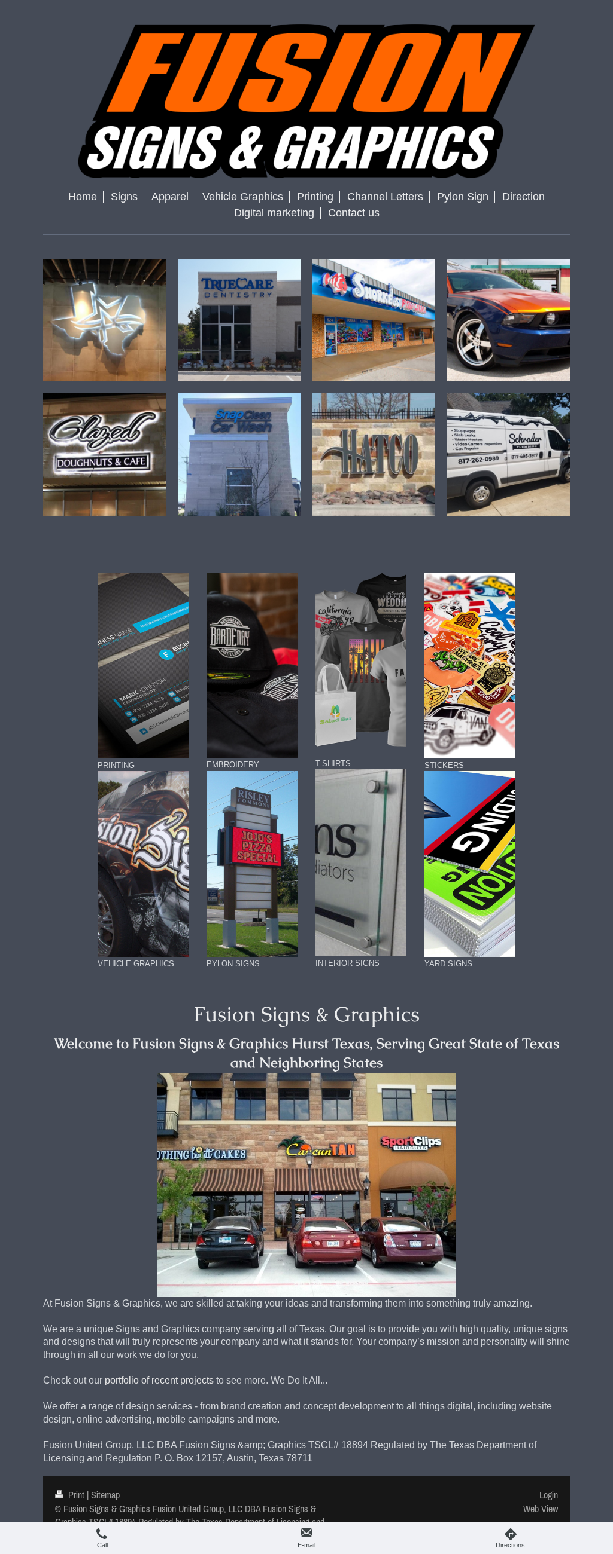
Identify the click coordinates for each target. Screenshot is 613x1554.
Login (548, 1494)
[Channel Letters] (306, 1185)
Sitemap (105, 1494)
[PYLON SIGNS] (252, 864)
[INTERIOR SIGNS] (360, 862)
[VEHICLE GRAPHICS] (143, 864)
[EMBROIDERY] (252, 665)
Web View (540, 1508)
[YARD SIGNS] (469, 864)
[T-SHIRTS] (360, 665)
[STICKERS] (469, 665)
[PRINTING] (143, 665)
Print (76, 1494)
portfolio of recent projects (159, 1380)
